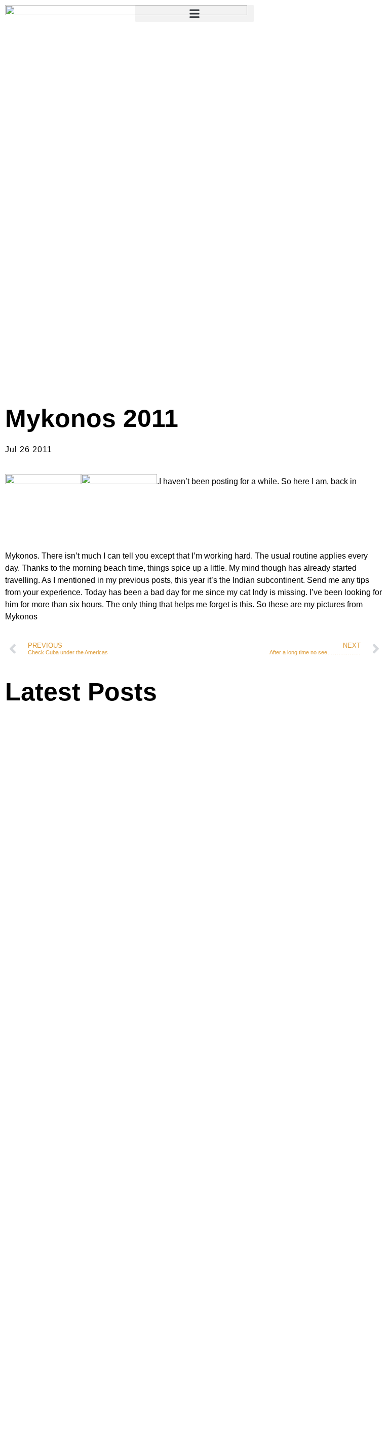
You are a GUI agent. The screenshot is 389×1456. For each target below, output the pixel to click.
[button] (194, 13)
